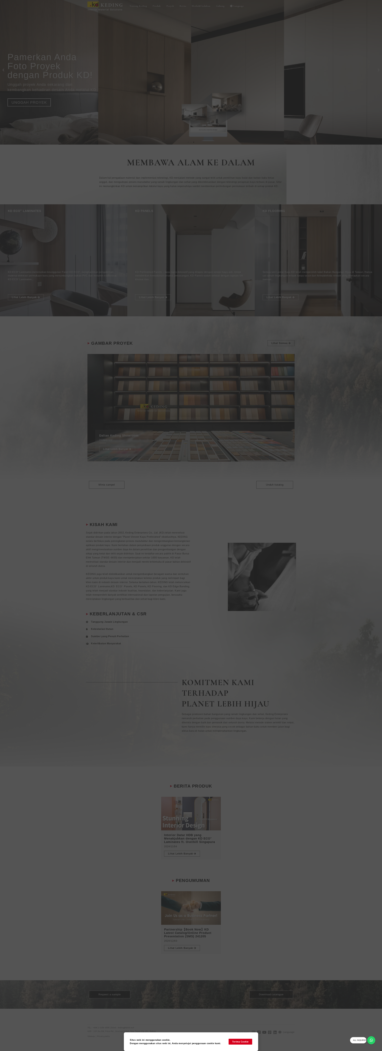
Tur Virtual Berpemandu (33, 81)
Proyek (170, 5)
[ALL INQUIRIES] (371, 1040)
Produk (157, 5)
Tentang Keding (138, 5)
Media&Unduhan (201, 5)
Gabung (220, 5)
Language (238, 5)
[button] (3, 70)
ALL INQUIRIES (360, 1040)
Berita (183, 5)
